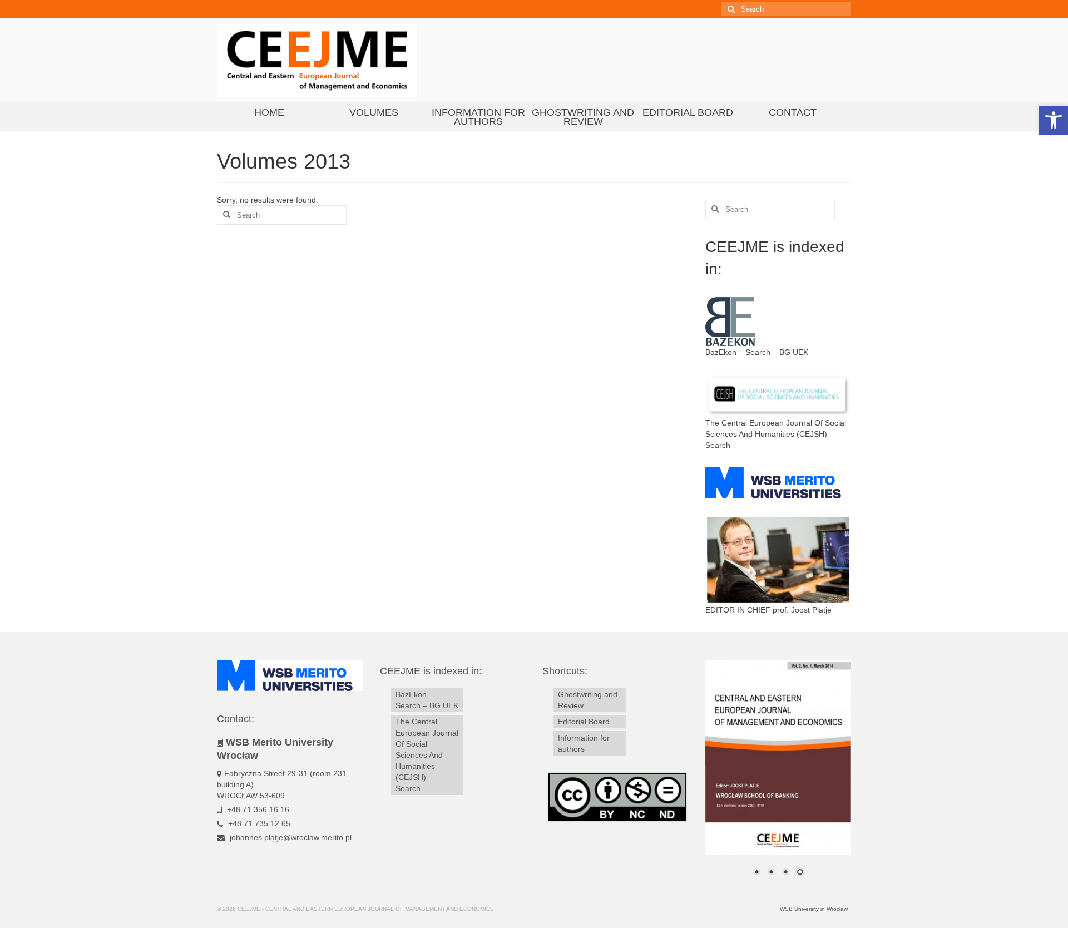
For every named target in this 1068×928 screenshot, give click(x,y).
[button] (1053, 120)
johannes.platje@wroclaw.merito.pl (290, 837)
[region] (778, 775)
